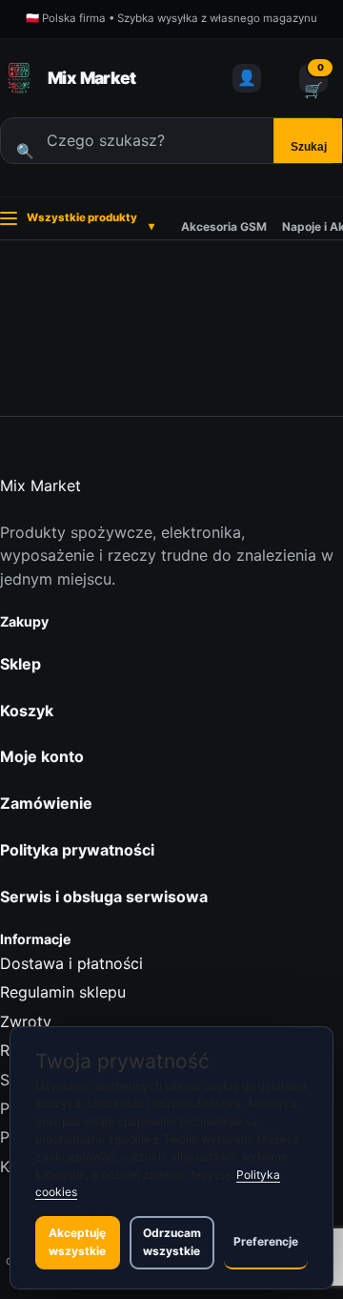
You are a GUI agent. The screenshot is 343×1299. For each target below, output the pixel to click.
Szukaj (309, 147)
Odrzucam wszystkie (172, 1242)
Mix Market (92, 78)
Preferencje (265, 1241)
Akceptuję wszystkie (77, 1242)
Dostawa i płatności (71, 963)
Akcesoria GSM (224, 226)
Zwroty (25, 1021)
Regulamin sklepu (63, 991)
